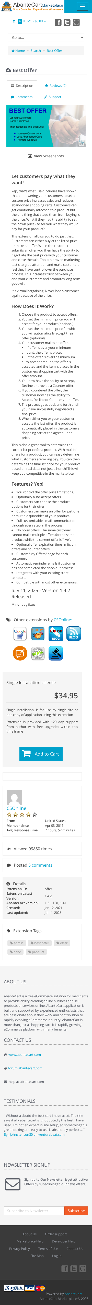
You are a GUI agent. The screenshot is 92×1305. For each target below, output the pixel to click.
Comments (23, 96)
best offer (41, 943)
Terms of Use (48, 1248)
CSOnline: (63, 619)
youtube (76, 22)
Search (36, 50)
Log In (57, 1255)
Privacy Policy (19, 1248)
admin (18, 943)
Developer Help (63, 1241)
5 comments (40, 865)
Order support (56, 1234)
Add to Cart (47, 754)
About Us (29, 1234)
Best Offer (54, 50)
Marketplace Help (30, 1241)
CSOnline (16, 808)
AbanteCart (73, 1293)
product (37, 952)
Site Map (37, 1255)
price (17, 952)
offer (63, 943)
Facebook (58, 22)
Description (23, 85)
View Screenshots (48, 155)
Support (54, 96)
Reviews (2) (57, 85)
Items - (31, 21)
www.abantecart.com (24, 1054)
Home (20, 50)
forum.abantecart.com (25, 1068)
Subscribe (76, 1210)
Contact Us (74, 1248)
